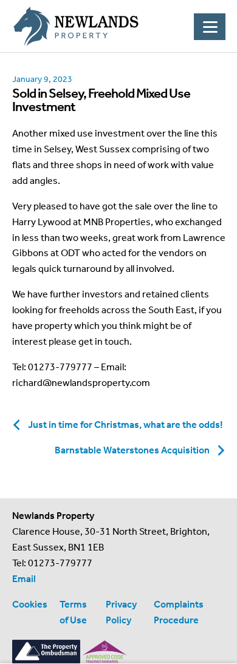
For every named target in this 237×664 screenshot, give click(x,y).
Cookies (29, 604)
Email (24, 578)
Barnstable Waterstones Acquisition (132, 450)
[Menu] (209, 26)
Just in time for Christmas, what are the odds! (125, 424)
